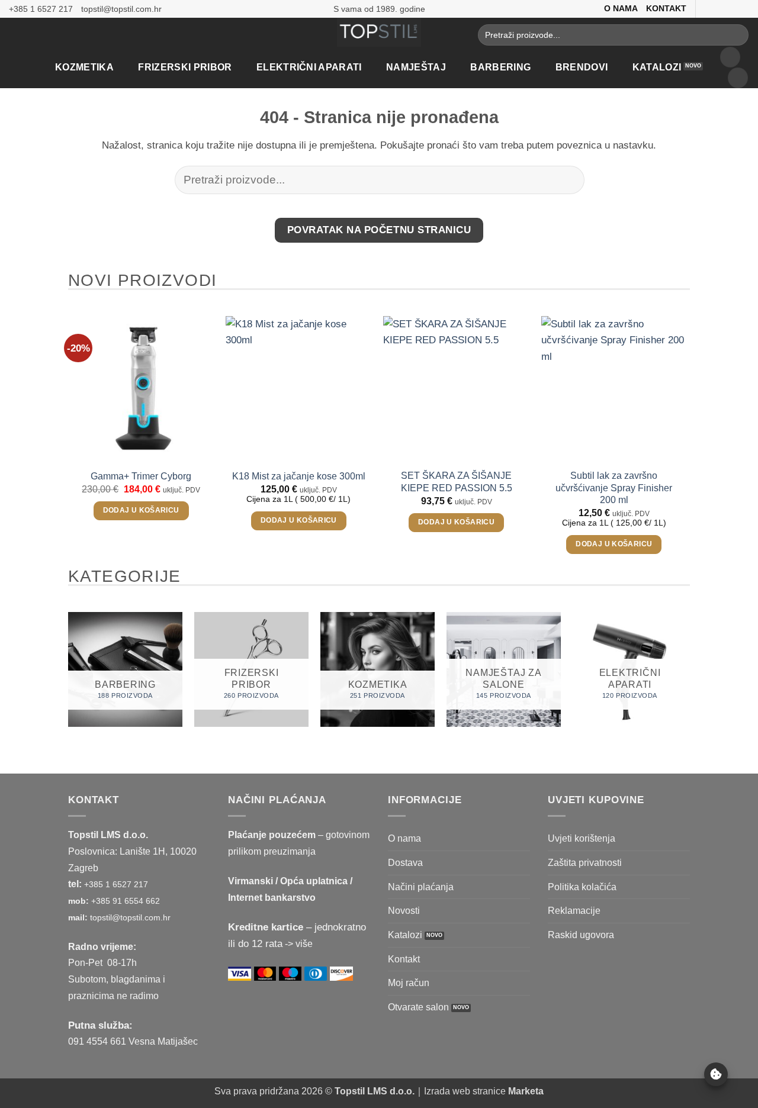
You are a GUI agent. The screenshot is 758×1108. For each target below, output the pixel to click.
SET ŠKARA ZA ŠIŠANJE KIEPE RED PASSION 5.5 (456, 481)
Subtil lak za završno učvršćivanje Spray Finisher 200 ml (613, 487)
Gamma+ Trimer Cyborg (141, 476)
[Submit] (736, 35)
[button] (730, 57)
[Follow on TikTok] (730, 8)
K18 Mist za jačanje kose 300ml (298, 476)
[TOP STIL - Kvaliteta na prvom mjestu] (379, 32)
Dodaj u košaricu (141, 510)
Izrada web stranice (484, 1091)
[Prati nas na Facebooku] (706, 8)
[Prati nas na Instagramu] (718, 8)
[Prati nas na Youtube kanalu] (743, 8)
